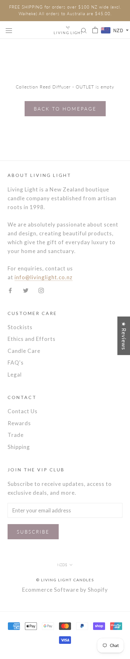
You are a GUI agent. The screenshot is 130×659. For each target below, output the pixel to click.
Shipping (19, 447)
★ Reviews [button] (124, 336)
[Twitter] (25, 289)
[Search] (84, 30)
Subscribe (33, 532)
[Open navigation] (9, 30)
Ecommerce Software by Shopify (65, 589)
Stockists (20, 327)
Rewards (19, 423)
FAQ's (16, 362)
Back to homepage (65, 109)
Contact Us (23, 411)
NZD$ (62, 564)
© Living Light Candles (65, 579)
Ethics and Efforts (32, 339)
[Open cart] (95, 30)
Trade (16, 435)
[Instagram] (41, 289)
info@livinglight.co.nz (44, 277)
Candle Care (24, 351)
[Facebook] (10, 289)
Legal (15, 374)
